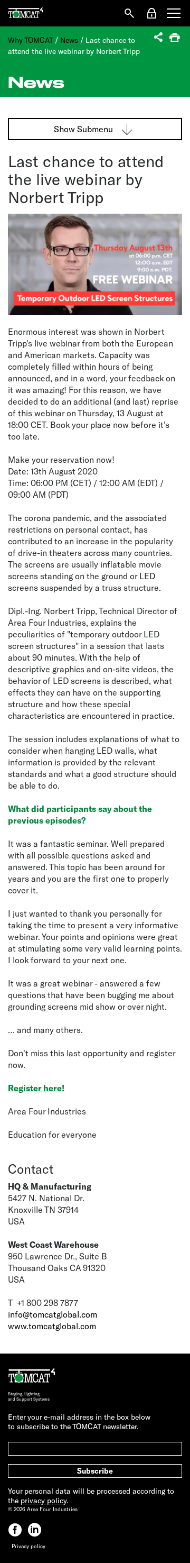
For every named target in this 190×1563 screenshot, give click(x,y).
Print (175, 38)
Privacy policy (28, 1546)
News (69, 39)
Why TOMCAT (30, 39)
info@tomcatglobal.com (52, 1314)
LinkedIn (34, 1530)
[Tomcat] (25, 13)
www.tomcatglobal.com (52, 1326)
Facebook (15, 1530)
